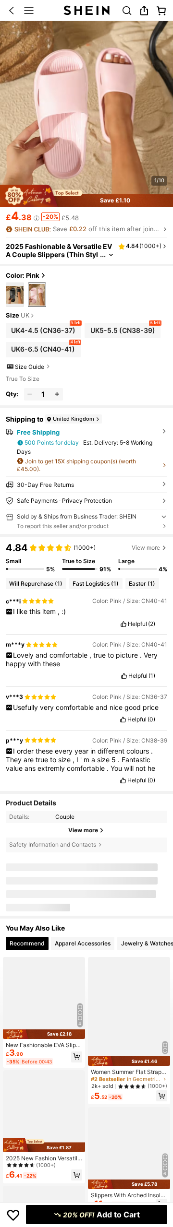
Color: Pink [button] (22, 275)
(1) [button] (151, 675)
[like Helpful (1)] (124, 675)
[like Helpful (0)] (123, 719)
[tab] (27, 943)
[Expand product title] (111, 255)
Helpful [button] (137, 624)
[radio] (15, 295)
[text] (87, 611)
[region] (86, 557)
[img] (44, 1034)
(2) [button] (151, 624)
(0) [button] (151, 719)
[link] (127, 10)
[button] (11, 10)
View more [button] (146, 547)
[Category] (28, 10)
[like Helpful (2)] (123, 624)
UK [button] (25, 315)
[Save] (13, 1214)
